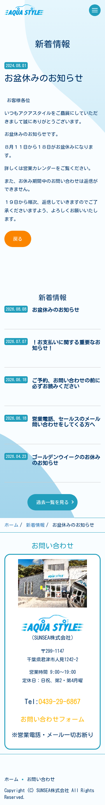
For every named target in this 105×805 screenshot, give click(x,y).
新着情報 (35, 525)
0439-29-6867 (59, 701)
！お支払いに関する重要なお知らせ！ (66, 345)
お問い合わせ (52, 719)
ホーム (11, 525)
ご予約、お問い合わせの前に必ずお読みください (66, 383)
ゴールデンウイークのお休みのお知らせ (66, 460)
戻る (17, 239)
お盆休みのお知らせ (55, 309)
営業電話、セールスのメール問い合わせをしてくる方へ (66, 421)
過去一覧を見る (52, 502)
